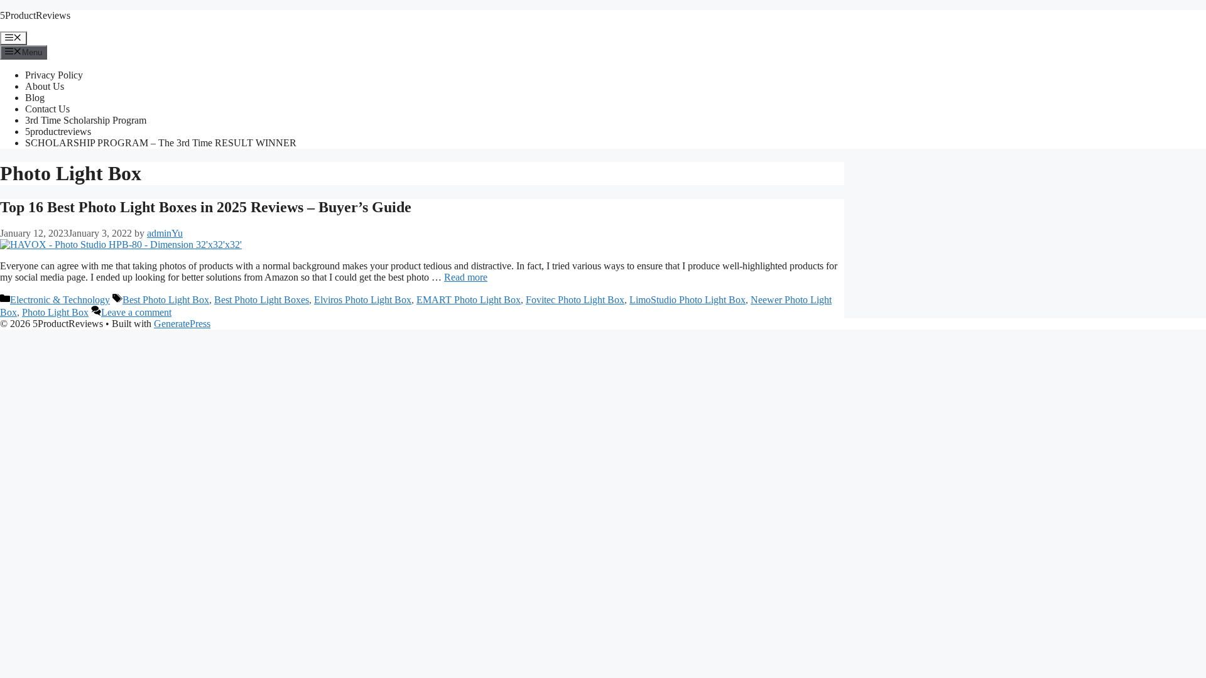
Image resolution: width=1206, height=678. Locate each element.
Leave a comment (136, 312)
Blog (35, 97)
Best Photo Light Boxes (261, 299)
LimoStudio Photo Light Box (687, 299)
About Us (44, 86)
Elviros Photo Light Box (362, 299)
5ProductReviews (35, 15)
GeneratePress (182, 323)
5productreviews (58, 131)
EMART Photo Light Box (468, 299)
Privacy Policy (54, 75)
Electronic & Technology (60, 299)
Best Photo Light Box (165, 299)
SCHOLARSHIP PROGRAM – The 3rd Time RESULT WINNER (160, 142)
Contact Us (47, 109)
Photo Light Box (55, 312)
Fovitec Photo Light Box (575, 299)
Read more (465, 277)
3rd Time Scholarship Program (85, 120)
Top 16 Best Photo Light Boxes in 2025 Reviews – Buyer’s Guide (205, 207)
